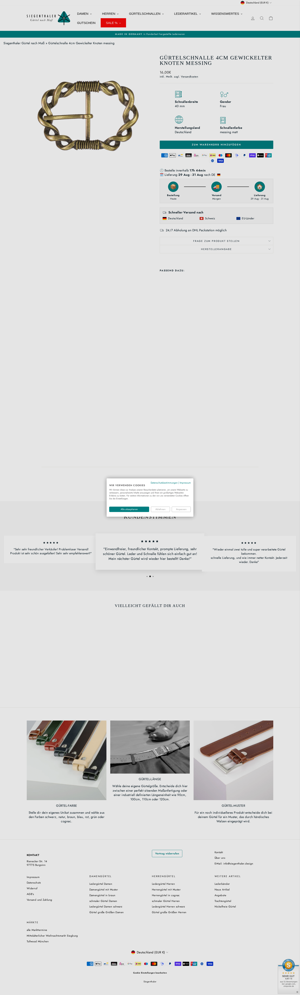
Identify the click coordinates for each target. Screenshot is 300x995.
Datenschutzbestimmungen (164, 482)
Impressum (185, 482)
